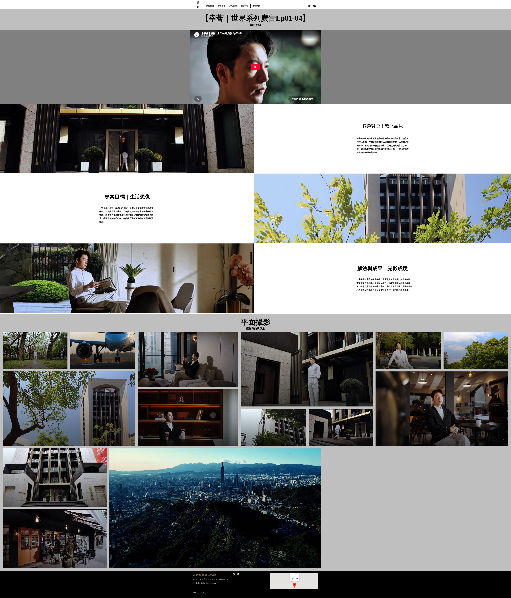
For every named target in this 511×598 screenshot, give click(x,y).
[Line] (315, 6)
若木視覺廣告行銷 (204, 575)
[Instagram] (310, 6)
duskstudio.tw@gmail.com (204, 583)
